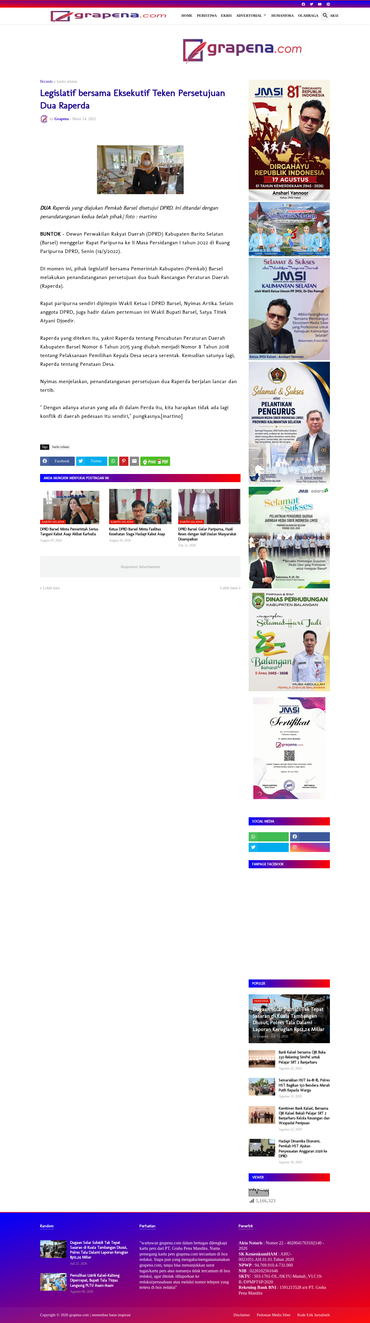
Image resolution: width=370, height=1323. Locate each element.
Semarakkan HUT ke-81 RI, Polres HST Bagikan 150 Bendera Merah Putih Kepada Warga (304, 1085)
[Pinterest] (123, 461)
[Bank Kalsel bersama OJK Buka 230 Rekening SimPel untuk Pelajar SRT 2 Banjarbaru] (262, 1059)
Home (187, 16)
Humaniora (282, 16)
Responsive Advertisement (140, 567)
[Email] (134, 461)
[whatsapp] (269, 836)
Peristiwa (207, 16)
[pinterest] (328, 4)
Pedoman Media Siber (274, 1315)
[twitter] (311, 4)
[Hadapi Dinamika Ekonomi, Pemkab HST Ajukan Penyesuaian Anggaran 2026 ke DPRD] (262, 1148)
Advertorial (249, 16)
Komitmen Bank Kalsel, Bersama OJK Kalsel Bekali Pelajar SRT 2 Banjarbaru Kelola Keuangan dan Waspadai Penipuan (304, 1116)
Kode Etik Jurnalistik (313, 1315)
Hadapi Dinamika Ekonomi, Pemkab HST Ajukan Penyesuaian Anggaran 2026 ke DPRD (303, 1148)
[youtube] (320, 4)
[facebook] (303, 4)
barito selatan (67, 82)
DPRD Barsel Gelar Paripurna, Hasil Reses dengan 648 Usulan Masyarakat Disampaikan (207, 534)
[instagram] (310, 847)
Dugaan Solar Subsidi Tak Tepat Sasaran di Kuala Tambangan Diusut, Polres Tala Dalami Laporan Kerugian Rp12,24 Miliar (99, 1250)
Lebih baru (51, 588)
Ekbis (226, 16)
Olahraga (308, 16)
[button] (325, 15)
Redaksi (330, 16)
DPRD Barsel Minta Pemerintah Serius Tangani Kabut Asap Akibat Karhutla (69, 531)
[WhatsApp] (113, 461)
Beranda (46, 82)
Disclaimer (241, 1315)
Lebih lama (229, 588)
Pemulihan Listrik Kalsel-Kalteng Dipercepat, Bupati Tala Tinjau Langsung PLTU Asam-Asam (94, 1280)
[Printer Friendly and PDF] (155, 461)
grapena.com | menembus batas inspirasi (100, 1315)
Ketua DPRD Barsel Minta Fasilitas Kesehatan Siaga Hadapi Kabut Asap (137, 531)
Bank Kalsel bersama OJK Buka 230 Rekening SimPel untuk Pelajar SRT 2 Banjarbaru (302, 1057)
